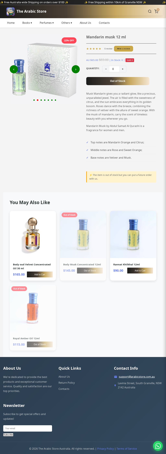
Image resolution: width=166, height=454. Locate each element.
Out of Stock (117, 81)
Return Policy (67, 382)
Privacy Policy (105, 448)
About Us (85, 23)
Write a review (123, 49)
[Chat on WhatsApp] (158, 446)
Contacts (104, 23)
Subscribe (8, 435)
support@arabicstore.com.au (137, 376)
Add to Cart (39, 274)
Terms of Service (127, 448)
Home (11, 23)
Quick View (32, 246)
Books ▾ (27, 23)
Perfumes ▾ (47, 23)
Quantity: (93, 68)
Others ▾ (66, 23)
